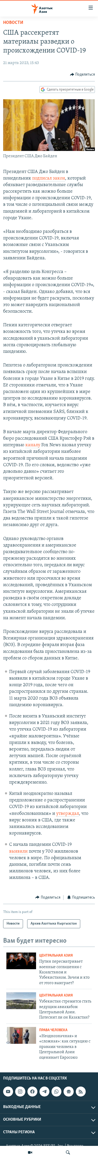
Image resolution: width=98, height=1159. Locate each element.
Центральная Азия (56, 956)
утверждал (67, 813)
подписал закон (48, 178)
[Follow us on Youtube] (8, 1092)
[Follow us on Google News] (68, 1092)
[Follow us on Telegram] (44, 1092)
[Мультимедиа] (30, 1152)
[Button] (82, 74)
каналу (32, 445)
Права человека (53, 1030)
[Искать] (68, 1152)
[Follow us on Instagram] (20, 1092)
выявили (18, 851)
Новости (13, 22)
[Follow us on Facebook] (32, 1092)
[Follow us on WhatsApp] (56, 1092)
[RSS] (81, 1092)
